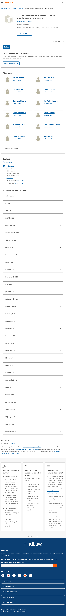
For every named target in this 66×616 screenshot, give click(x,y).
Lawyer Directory (5, 8)
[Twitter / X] (14, 575)
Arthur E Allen (18, 77)
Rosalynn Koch (19, 124)
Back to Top (34, 536)
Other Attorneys (12, 148)
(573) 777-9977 (20, 180)
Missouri (14, 8)
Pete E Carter (49, 77)
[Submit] (55, 565)
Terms (3, 611)
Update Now (13, 444)
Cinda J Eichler (49, 89)
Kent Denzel (18, 89)
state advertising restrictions (32, 447)
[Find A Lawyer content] (63, 586)
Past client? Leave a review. (24, 21)
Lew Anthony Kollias (52, 124)
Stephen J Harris (19, 101)
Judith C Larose (19, 136)
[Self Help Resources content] (63, 592)
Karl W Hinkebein (51, 101)
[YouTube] (8, 575)
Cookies (24, 611)
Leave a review (17, 80)
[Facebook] (2, 575)
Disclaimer (17, 611)
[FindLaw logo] (9, 2)
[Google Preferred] (30, 575)
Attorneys (15, 47)
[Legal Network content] (63, 602)
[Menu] (2, 2)
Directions (10, 178)
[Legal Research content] (63, 597)
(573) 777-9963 (19, 183)
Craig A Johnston (19, 113)
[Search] (63, 2)
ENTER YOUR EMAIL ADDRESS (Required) (12, 562)
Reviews (6, 47)
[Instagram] (19, 575)
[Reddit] (25, 575)
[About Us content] (63, 581)
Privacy (9, 611)
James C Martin (50, 136)
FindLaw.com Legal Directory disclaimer (27, 449)
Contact (22, 47)
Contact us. (8, 555)
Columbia (21, 8)
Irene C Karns (49, 113)
